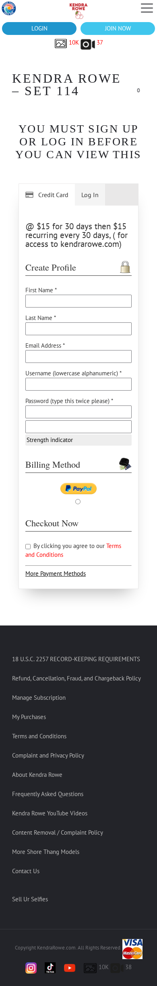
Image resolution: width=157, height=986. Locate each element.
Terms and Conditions (39, 736)
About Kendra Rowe (37, 774)
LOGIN (39, 28)
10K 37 (85, 42)
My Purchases (29, 717)
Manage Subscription (39, 697)
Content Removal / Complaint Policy (57, 832)
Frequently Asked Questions (47, 794)
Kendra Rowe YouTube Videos (49, 813)
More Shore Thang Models (45, 852)
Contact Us (25, 871)
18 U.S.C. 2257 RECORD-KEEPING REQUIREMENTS (76, 659)
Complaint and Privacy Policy (48, 755)
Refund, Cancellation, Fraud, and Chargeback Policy (76, 678)
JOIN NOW (118, 28)
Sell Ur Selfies (30, 899)
